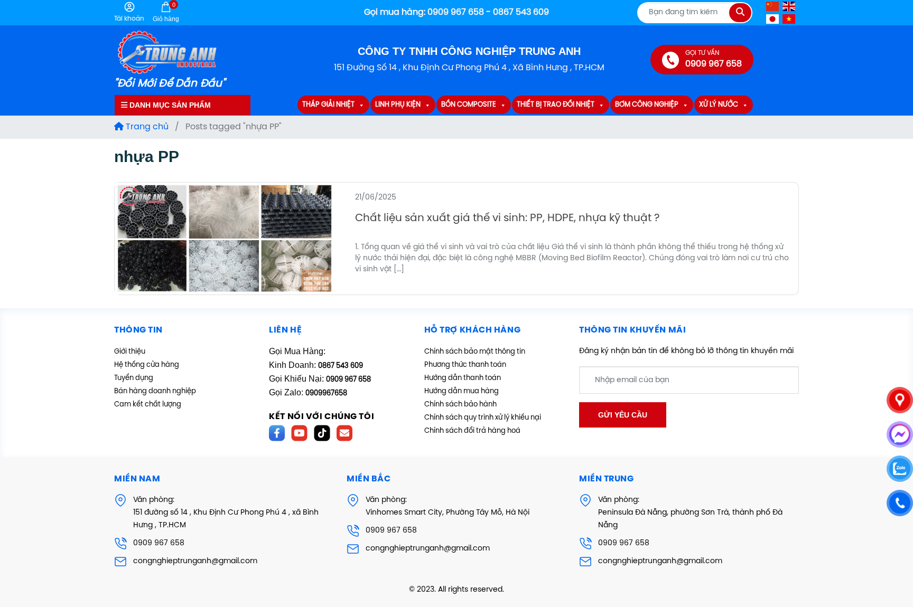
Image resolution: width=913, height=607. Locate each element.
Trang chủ (146, 126)
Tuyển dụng (133, 378)
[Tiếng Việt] (789, 18)
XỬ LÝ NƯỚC (718, 105)
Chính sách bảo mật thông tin (474, 351)
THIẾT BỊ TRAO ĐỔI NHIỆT (555, 105)
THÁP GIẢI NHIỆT (328, 105)
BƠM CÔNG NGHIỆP (646, 105)
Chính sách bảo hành (460, 404)
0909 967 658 (158, 543)
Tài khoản (129, 18)
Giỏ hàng (166, 12)
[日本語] (773, 18)
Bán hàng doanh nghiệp (155, 391)
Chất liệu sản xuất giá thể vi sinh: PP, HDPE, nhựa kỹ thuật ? (507, 218)
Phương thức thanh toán (465, 365)
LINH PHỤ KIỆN (398, 105)
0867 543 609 (340, 366)
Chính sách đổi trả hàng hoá (472, 431)
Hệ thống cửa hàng (146, 365)
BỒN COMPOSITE (468, 105)
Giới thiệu (129, 351)
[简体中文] (773, 6)
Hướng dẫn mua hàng (461, 391)
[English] (789, 6)
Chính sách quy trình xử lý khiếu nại (482, 417)
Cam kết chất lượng (147, 404)
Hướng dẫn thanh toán (462, 378)
